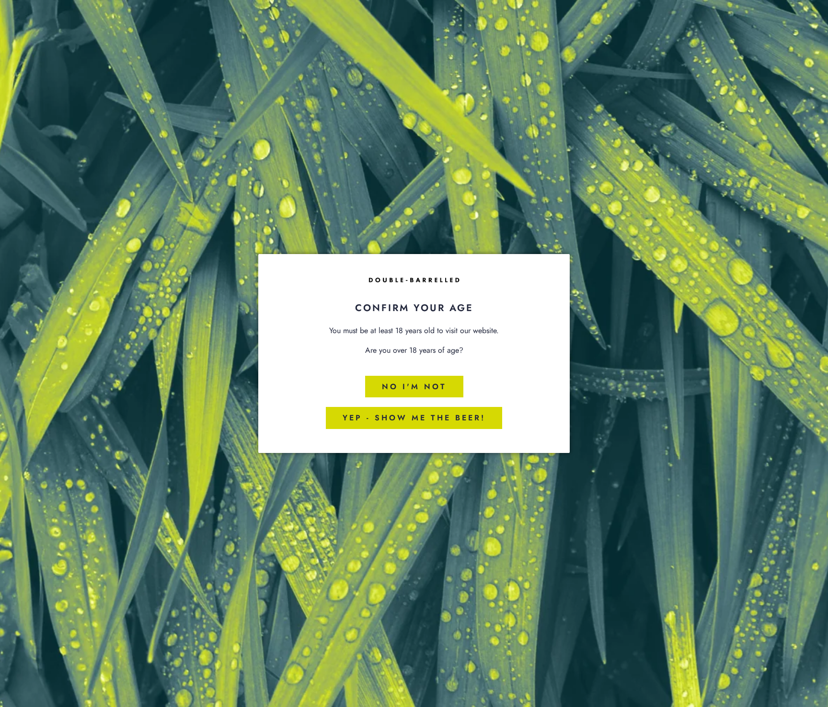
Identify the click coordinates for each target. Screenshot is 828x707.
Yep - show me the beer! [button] (414, 417)
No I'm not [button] (414, 386)
